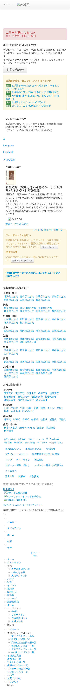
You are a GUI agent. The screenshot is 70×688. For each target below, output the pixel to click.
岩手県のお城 (43, 296)
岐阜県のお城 (43, 330)
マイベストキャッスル (22, 635)
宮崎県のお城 (27, 373)
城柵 (6, 411)
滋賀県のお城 (59, 338)
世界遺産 (8, 430)
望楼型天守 (9, 396)
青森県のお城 (27, 296)
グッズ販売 (11, 470)
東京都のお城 (11, 307)
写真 (9, 582)
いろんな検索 (18, 572)
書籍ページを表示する (17, 223)
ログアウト (13, 681)
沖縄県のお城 (11, 376)
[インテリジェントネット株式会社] (22, 495)
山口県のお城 (11, 353)
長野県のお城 (27, 319)
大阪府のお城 (11, 338)
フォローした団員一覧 (18, 668)
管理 (9, 547)
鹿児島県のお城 (44, 373)
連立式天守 (41, 399)
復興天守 (54, 393)
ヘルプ (8, 459)
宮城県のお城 (59, 296)
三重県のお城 (59, 330)
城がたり (11, 591)
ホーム (10, 534)
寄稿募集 (38, 459)
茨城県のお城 (27, 311)
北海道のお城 (11, 296)
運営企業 (9, 476)
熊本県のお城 (59, 369)
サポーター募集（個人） (17, 465)
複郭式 (44, 419)
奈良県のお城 (11, 342)
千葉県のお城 (45, 307)
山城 (6, 408)
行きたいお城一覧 (16, 662)
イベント (11, 585)
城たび (10, 588)
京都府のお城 (43, 338)
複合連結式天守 (26, 399)
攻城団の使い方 (33, 448)
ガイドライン (23, 459)
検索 (9, 541)
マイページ (13, 629)
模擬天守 (42, 393)
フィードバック (49, 247)
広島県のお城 (27, 350)
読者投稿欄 (13, 601)
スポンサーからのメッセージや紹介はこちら (22, 504)
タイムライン (14, 528)
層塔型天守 (23, 396)
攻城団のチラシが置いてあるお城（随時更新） (32, 92)
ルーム (10, 604)
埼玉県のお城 (11, 311)
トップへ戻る (35, 554)
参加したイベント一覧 (22, 652)
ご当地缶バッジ (19, 617)
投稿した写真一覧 (20, 639)
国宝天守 (8, 393)
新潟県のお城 (43, 319)
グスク (59, 408)
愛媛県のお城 (43, 361)
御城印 (14, 611)
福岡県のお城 (11, 369)
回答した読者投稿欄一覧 (23, 642)
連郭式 (7, 419)
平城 (22, 408)
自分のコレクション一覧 (23, 648)
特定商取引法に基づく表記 (46, 454)
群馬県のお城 (59, 311)
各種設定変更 (14, 655)
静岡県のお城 (27, 330)
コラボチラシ (18, 614)
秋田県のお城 (11, 299)
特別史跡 (50, 427)
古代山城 (15, 411)
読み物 (10, 595)
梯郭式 (25, 419)
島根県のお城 (59, 350)
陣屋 (43, 408)
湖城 (36, 408)
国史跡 (40, 427)
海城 (29, 408)
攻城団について (13, 448)
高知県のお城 (59, 361)
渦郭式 (53, 419)
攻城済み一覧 (14, 658)
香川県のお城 (27, 361)
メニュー (7, 4)
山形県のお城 (27, 299)
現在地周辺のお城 (20, 569)
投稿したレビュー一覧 (22, 645)
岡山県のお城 (11, 350)
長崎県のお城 (43, 369)
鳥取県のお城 (43, 350)
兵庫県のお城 (27, 338)
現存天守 (20, 393)
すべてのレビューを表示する (47, 229)
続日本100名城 (27, 427)
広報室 (22, 476)
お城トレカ (17, 621)
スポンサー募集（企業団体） (49, 465)
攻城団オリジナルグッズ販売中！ (26, 102)
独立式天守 (37, 396)
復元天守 (31, 393)
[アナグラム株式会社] (15, 492)
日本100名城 (10, 427)
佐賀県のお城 (27, 369)
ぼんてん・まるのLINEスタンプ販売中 (28, 105)
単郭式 (16, 419)
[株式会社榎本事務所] (15, 499)
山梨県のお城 (11, 319)
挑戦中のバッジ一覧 (17, 665)
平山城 (14, 408)
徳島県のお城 (11, 361)
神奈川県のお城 (28, 307)
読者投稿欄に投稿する (22, 260)
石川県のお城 (11, 322)
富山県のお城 (59, 319)
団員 (60, 442)
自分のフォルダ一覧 (17, 671)
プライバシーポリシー (16, 454)
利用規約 (50, 448)
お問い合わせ (15, 69)
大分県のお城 (11, 373)
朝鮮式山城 (28, 411)
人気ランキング (19, 575)
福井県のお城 (27, 322)
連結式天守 (9, 399)
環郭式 (62, 419)
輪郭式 (34, 419)
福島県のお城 (43, 299)
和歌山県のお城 (28, 342)
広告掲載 (34, 476)
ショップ (11, 598)
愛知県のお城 (11, 330)
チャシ (50, 408)
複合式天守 (50, 396)
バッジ (10, 578)
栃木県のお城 (43, 311)
